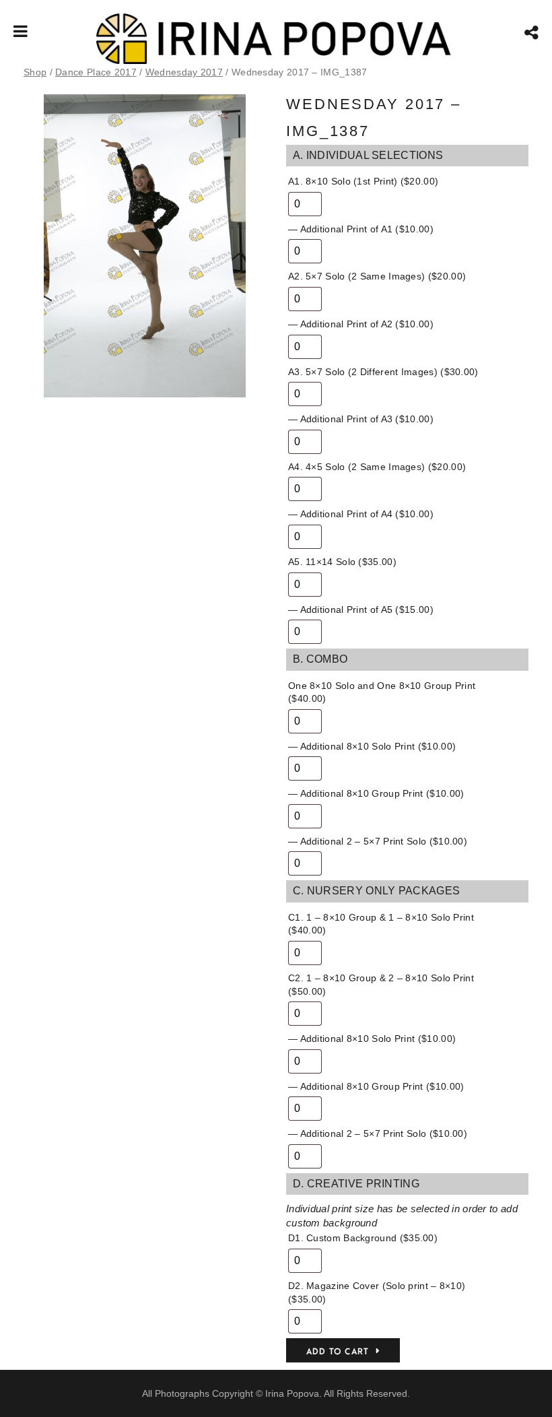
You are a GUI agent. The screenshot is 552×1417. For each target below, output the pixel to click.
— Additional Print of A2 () (361, 324)
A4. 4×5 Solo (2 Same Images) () (377, 466)
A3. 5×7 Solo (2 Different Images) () (383, 371)
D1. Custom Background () (363, 1237)
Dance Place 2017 (96, 72)
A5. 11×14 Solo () (342, 561)
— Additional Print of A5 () (361, 609)
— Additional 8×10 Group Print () (376, 793)
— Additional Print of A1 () (361, 229)
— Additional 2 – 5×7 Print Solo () (377, 841)
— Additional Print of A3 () (361, 419)
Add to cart (337, 1351)
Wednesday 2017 (184, 72)
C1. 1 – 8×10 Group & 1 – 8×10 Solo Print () (381, 924)
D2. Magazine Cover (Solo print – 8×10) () (376, 1292)
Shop (35, 72)
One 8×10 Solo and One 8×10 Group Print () (381, 692)
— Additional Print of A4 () (361, 513)
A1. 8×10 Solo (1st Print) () (363, 181)
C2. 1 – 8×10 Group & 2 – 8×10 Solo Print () (381, 985)
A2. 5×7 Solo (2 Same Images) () (377, 276)
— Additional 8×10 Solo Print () (372, 746)
